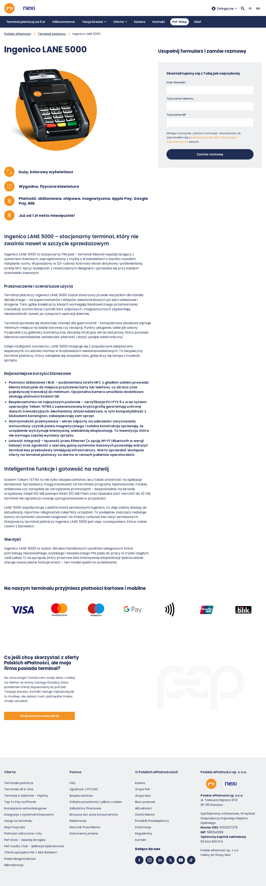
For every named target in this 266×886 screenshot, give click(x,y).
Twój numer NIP (176, 115)
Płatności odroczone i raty (23, 833)
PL (250, 8)
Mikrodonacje (13, 865)
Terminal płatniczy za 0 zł (25, 22)
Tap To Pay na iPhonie (20, 802)
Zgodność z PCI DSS (84, 789)
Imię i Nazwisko (176, 82)
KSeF (197, 22)
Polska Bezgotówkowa (20, 859)
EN (258, 8)
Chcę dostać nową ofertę (39, 716)
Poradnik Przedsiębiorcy (152, 821)
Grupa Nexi (143, 796)
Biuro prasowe (145, 802)
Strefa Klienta (145, 814)
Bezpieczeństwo (81, 796)
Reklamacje (78, 821)
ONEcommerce (63, 22)
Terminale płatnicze (18, 783)
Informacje (143, 827)
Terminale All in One (18, 789)
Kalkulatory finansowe (85, 808)
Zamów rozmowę (210, 154)
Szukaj (243, 8)
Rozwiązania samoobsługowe (25, 808)
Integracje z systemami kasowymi (29, 814)
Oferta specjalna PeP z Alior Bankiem (30, 852)
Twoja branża (92, 22)
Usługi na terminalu (18, 821)
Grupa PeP (142, 789)
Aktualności (143, 808)
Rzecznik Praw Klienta (85, 827)
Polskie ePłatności (17, 34)
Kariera (139, 22)
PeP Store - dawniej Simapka (25, 840)
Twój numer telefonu (179, 98)
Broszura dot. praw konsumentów (94, 814)
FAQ (72, 783)
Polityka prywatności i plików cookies (96, 802)
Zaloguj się (225, 8)
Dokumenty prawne (84, 833)
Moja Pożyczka (14, 827)
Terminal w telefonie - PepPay (26, 796)
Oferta (118, 22)
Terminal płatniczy (52, 34)
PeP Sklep (179, 22)
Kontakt (159, 22)
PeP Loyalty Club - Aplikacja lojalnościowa (34, 846)
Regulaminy (143, 833)
